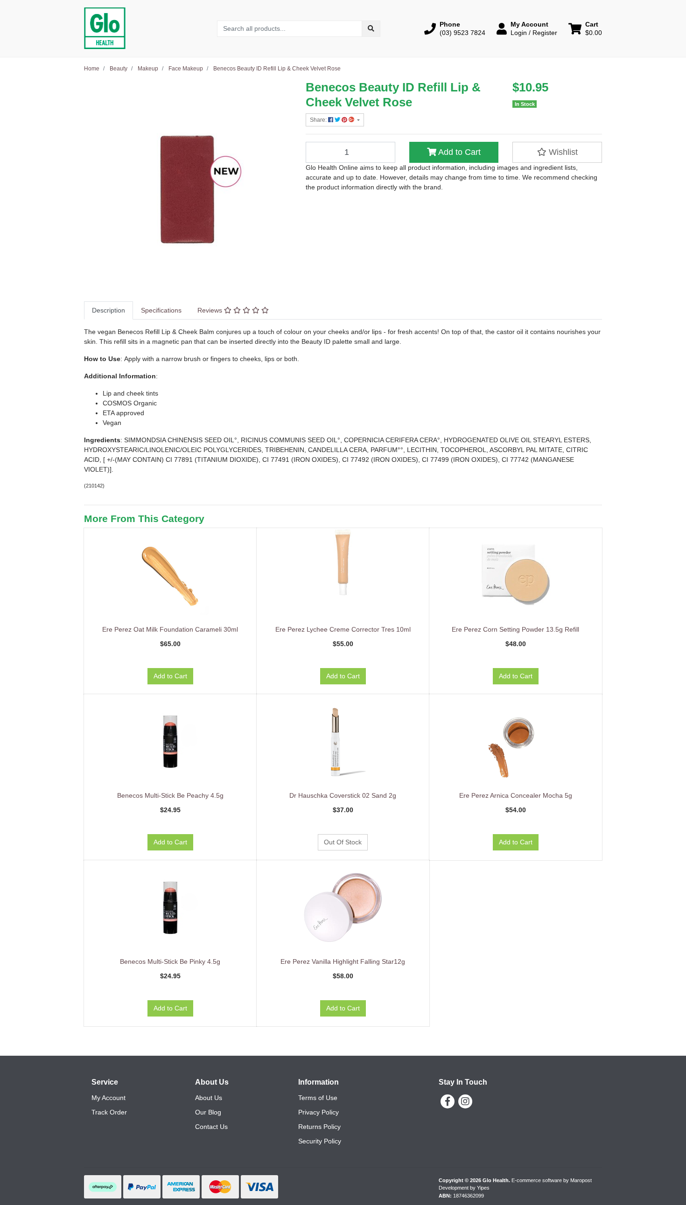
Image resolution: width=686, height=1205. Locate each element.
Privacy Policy (318, 1112)
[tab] (108, 310)
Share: (319, 120)
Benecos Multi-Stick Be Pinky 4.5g (170, 961)
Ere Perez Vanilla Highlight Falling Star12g (342, 961)
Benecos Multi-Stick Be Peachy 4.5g (170, 795)
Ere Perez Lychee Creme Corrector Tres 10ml (343, 629)
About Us (208, 1097)
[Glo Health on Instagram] (465, 1101)
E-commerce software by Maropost (551, 1180)
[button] (454, 28)
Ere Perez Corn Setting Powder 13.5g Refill (515, 629)
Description (108, 310)
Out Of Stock (343, 842)
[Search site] (371, 29)
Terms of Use (317, 1097)
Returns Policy (319, 1126)
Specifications (161, 310)
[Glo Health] (105, 28)
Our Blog (208, 1112)
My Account (108, 1097)
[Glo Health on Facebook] (448, 1101)
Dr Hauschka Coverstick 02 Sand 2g (342, 795)
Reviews (210, 310)
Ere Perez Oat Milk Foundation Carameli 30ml (170, 629)
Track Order (109, 1112)
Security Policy (319, 1141)
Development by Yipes (464, 1188)
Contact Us (211, 1126)
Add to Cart (458, 152)
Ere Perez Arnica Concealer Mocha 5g (515, 795)
